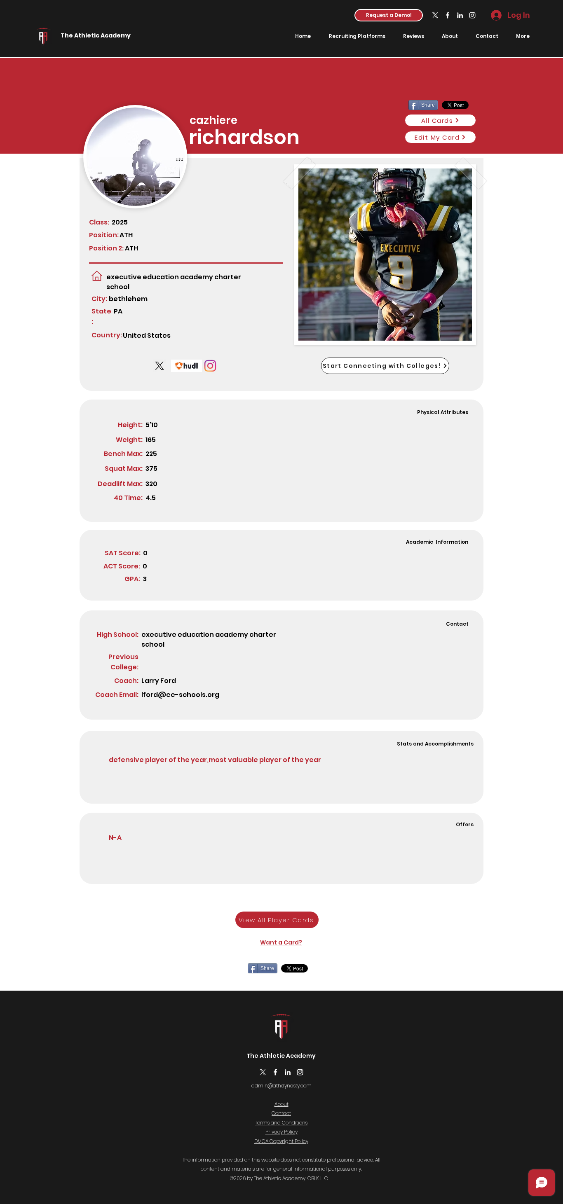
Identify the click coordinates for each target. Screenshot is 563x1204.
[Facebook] (447, 15)
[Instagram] (472, 15)
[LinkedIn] (460, 15)
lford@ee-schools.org (180, 694)
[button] (388, 15)
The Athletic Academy (96, 35)
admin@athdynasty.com (281, 1085)
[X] (435, 15)
